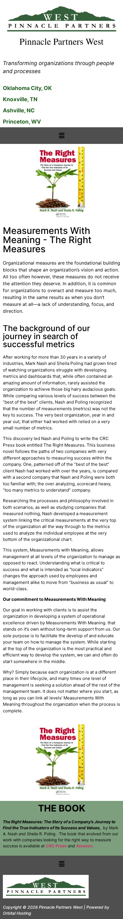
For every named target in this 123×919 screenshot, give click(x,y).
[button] (61, 135)
